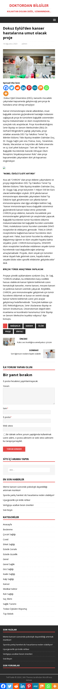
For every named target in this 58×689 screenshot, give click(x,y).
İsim (5, 408)
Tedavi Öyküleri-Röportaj (15, 608)
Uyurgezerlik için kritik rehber (16, 500)
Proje (8, 331)
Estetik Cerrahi (10, 549)
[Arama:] (29, 469)
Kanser (29, 326)
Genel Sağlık (9, 564)
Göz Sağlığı (8, 569)
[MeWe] (34, 87)
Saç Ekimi (7, 598)
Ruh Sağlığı (8, 594)
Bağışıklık (15, 326)
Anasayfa (7, 524)
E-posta (6, 417)
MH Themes (28, 677)
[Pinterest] (29, 87)
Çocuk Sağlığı (9, 534)
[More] (5, 93)
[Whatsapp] (46, 87)
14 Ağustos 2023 (10, 43)
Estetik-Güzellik (10, 554)
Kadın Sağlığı (9, 574)
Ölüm (41, 326)
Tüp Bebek (8, 613)
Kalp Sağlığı (8, 579)
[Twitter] (11, 87)
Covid (5, 539)
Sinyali (19, 331)
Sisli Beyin (7, 510)
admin (24, 43)
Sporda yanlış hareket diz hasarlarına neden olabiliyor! (28, 495)
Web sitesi (8, 425)
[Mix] (40, 87)
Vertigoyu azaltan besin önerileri (18, 505)
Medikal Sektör (10, 588)
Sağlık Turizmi (9, 604)
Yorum (6, 386)
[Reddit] (17, 87)
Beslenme (8, 529)
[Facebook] (5, 87)
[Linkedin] (23, 87)
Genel (5, 559)
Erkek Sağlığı (9, 544)
